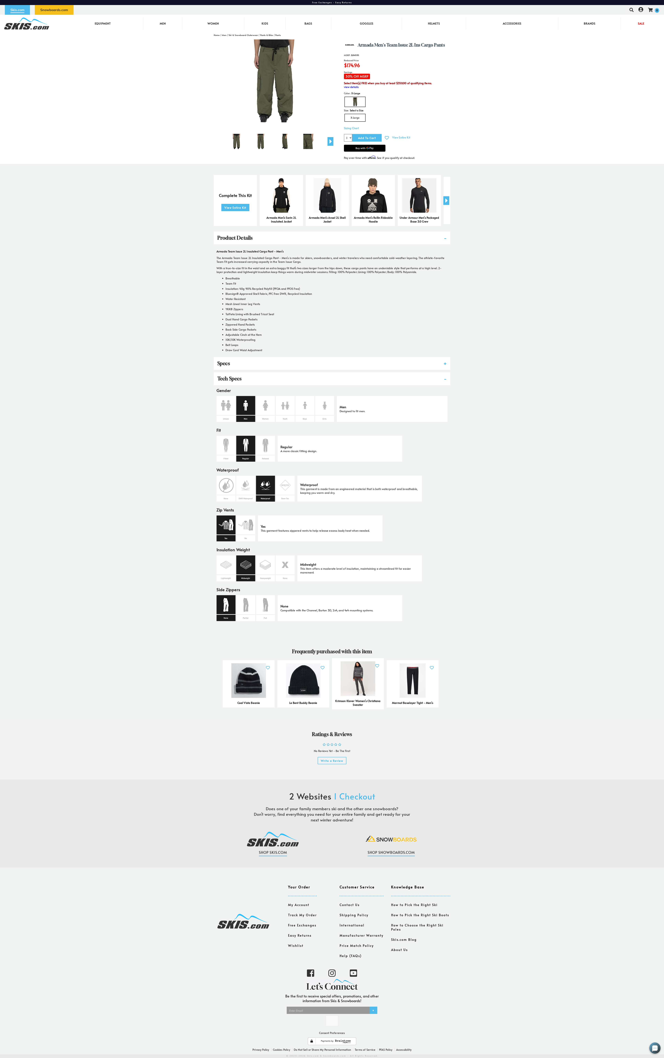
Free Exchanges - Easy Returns (332, 2)
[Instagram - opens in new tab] (332, 972)
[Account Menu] (640, 10)
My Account (298, 905)
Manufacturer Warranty (362, 935)
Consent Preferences (332, 1033)
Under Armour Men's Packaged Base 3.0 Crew (419, 219)
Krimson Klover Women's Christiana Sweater (357, 702)
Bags (308, 23)
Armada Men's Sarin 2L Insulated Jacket (281, 219)
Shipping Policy (354, 915)
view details (351, 87)
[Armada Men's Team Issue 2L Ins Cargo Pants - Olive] (236, 140)
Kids (265, 23)
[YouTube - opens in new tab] (353, 972)
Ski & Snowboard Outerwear (243, 35)
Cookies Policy (281, 1049)
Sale (641, 23)
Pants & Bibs (266, 35)
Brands (589, 23)
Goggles (366, 23)
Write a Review (332, 761)
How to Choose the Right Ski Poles (417, 927)
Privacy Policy (260, 1049)
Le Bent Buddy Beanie (303, 703)
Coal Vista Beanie (248, 703)
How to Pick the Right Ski (414, 905)
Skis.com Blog (404, 939)
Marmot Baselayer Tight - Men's (412, 703)
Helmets (434, 23)
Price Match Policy (357, 946)
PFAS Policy (386, 1049)
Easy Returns (300, 935)
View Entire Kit (401, 137)
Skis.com (17, 10)
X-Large (355, 117)
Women (213, 23)
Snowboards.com (54, 10)
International (352, 925)
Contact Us (350, 905)
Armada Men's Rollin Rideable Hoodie (373, 219)
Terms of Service (365, 1049)
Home (217, 35)
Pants (278, 35)
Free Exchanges (302, 925)
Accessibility (404, 1049)
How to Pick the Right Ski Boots (420, 915)
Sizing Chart (351, 128)
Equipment (103, 23)
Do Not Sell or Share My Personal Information (322, 1049)
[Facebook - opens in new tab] (310, 972)
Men (163, 23)
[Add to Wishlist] (387, 138)
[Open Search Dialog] (631, 10)
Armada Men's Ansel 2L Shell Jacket (327, 219)
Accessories (512, 23)
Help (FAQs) (351, 956)
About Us (399, 950)
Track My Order (302, 915)
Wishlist (295, 946)
